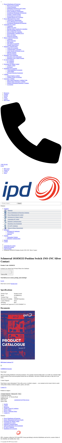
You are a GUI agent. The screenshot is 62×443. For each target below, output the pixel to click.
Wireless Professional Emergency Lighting (18, 83)
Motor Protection (11, 40)
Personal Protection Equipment (15, 73)
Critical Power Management (14, 20)
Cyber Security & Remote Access (15, 51)
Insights (6, 240)
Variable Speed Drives (12, 45)
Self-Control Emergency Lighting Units (17, 80)
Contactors (10, 39)
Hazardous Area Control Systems (15, 58)
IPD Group (7, 168)
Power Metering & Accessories (15, 21)
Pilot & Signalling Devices (14, 30)
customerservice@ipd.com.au (21, 400)
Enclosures (10, 67)
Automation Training (12, 237)
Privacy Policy (7, 410)
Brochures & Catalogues (13, 231)
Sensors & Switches (12, 36)
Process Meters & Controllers (14, 32)
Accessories (10, 84)
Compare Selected (5, 394)
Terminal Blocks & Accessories (15, 17)
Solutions (6, 208)
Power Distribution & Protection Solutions (18, 212)
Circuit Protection (11, 7)
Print (19, 394)
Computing (10, 26)
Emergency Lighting (9, 78)
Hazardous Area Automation (14, 56)
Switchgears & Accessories (14, 16)
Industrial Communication (13, 238)
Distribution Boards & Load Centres (16, 8)
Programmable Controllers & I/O (15, 33)
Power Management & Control (12, 18)
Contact (6, 241)
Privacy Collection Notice (10, 411)
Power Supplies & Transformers (15, 11)
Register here (14, 283)
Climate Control (11, 65)
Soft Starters (10, 42)
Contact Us (3, 387)
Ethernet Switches (11, 52)
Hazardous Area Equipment (11, 55)
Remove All (14, 394)
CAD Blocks (10, 232)
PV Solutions (10, 62)
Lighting (6, 74)
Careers (6, 171)
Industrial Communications (11, 46)
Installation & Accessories (10, 68)
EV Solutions (10, 61)
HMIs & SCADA (11, 27)
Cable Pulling (10, 71)
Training (6, 235)
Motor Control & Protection (11, 37)
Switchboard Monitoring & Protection (16, 13)
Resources (6, 230)
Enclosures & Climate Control (11, 64)
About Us (6, 170)
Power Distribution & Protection (12, 4)
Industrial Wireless (11, 54)
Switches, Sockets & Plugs (14, 14)
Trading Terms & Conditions (11, 408)
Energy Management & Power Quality (14, 420)
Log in (2, 281)
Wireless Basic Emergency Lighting (16, 81)
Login (2, 166)
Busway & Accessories (13, 5)
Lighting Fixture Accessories (14, 77)
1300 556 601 (10, 400)
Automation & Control (9, 24)
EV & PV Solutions (9, 59)
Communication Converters (14, 49)
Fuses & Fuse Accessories (13, 10)
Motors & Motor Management (15, 228)
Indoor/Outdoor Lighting (13, 76)
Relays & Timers (11, 35)
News (5, 173)
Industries (10, 210)
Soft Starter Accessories (13, 43)
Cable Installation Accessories (14, 70)
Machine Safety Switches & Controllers (17, 29)
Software (9, 234)
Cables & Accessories (12, 48)
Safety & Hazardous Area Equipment (13, 425)
